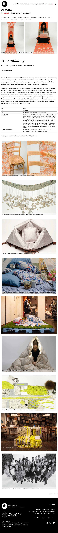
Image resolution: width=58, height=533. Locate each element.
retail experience (4, 20)
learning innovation (13, 20)
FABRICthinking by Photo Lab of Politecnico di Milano (35, 131)
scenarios (49, 17)
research (34, 4)
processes (14, 17)
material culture (42, 17)
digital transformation (5, 17)
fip (26, 13)
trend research (34, 17)
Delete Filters (27, 20)
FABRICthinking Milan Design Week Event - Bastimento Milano (37, 129)
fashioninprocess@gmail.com (46, 518)
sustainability (26, 17)
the (17, 4)
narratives (20, 17)
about (52, 504)
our (50, 4)
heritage (21, 20)
